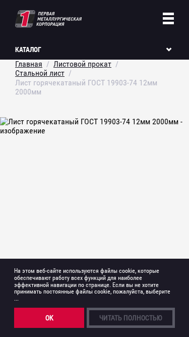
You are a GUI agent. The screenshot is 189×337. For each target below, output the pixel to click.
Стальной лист (40, 73)
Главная (28, 64)
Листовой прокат (82, 64)
